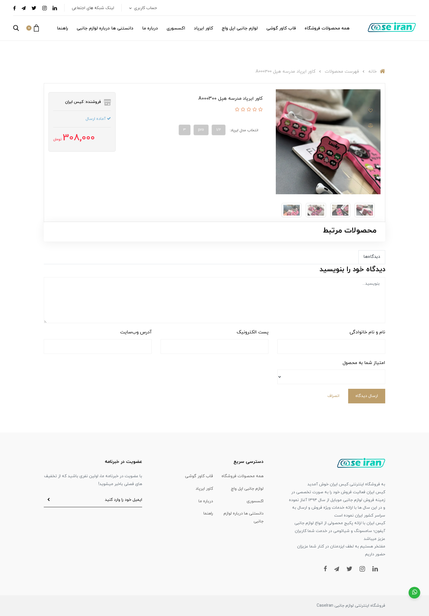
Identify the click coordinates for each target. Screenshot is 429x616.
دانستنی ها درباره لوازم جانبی (105, 28)
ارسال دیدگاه (366, 396)
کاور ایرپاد (203, 28)
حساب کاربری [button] (145, 8)
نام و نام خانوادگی (367, 332)
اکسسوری (176, 28)
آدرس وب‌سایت (136, 332)
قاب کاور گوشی (281, 28)
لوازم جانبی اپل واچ (240, 28)
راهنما (62, 28)
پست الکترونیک (252, 332)
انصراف (333, 396)
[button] (32, 28)
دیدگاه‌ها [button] (371, 257)
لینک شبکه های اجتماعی (93, 8)
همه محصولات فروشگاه (327, 28)
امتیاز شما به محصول (364, 363)
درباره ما (150, 28)
